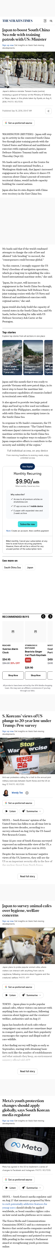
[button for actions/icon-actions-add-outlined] (27, 793)
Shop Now (13, 675)
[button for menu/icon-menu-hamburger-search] (51, 21)
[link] (17, 20)
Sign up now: (8, 45)
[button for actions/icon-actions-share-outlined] (48, 111)
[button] (45, 20)
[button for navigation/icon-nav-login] (45, 20)
